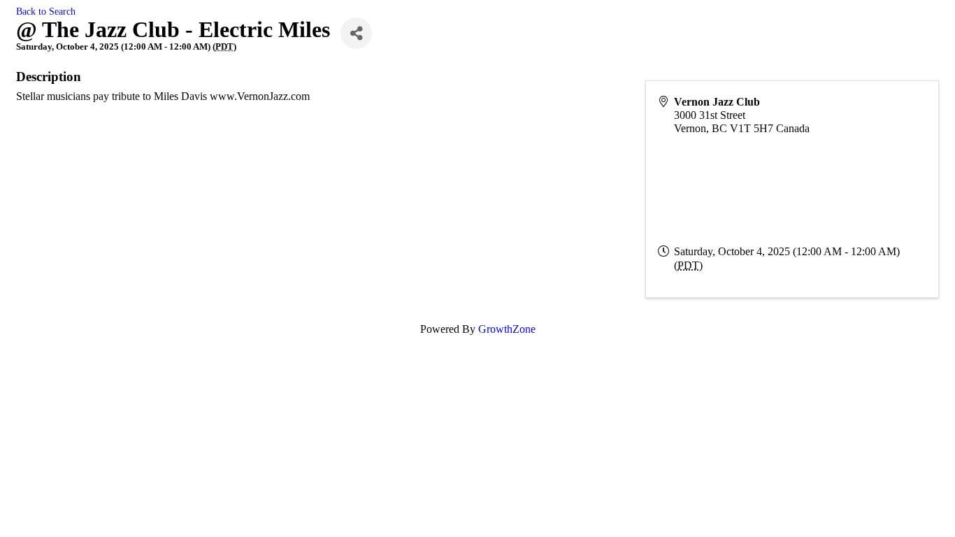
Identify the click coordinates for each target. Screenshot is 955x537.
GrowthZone (507, 329)
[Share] (356, 33)
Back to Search (46, 11)
